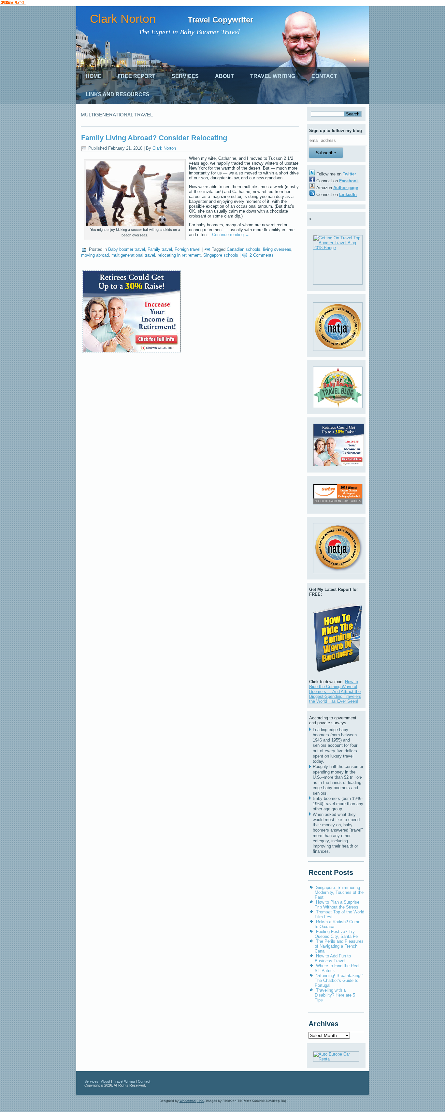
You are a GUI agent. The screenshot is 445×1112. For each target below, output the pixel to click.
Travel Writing (272, 76)
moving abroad (95, 255)
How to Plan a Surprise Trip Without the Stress (337, 904)
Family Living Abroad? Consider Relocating (154, 138)
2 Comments (262, 255)
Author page (345, 187)
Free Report (136, 76)
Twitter (349, 174)
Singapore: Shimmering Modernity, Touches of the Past (339, 892)
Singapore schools (220, 255)
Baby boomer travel (126, 249)
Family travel (160, 249)
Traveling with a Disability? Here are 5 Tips (335, 995)
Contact (324, 76)
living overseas (277, 249)
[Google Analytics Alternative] (13, 3)
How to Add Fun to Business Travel (333, 958)
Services (185, 76)
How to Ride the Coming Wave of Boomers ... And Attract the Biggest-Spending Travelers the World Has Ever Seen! (335, 691)
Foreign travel (187, 249)
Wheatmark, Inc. (191, 1101)
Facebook (349, 180)
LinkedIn (348, 194)
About (224, 76)
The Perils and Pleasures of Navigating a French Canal (339, 946)
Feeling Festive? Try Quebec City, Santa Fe (336, 934)
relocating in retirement (179, 255)
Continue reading (230, 234)
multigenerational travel (133, 255)
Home (93, 76)
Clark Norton (123, 18)
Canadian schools (243, 249)
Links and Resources (118, 94)
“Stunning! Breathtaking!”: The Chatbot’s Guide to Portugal (339, 980)
